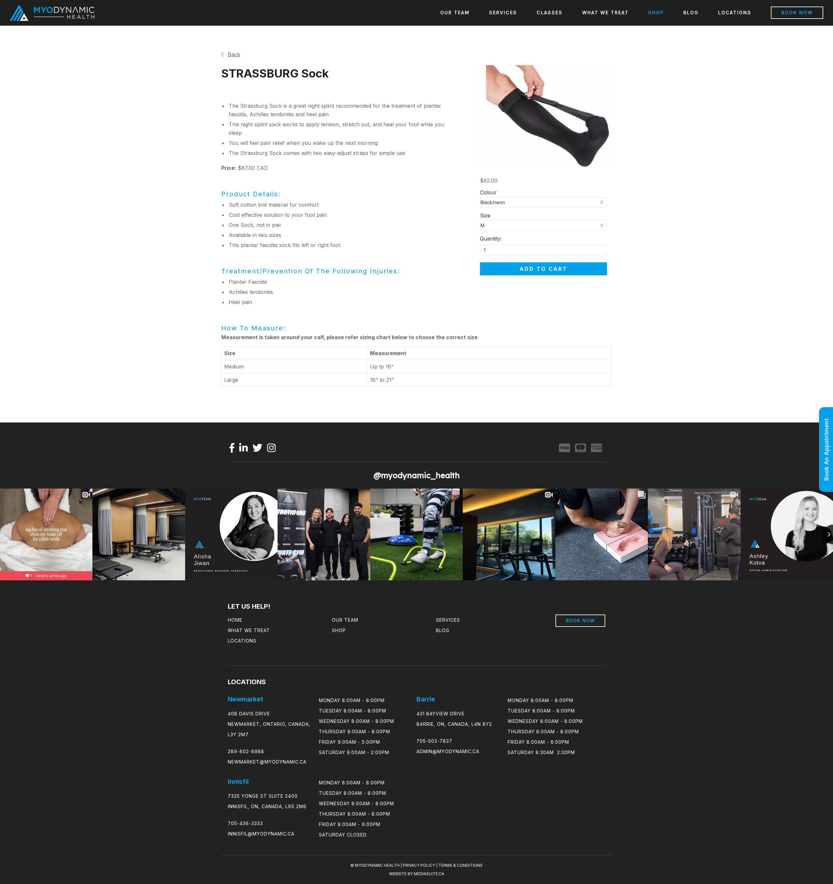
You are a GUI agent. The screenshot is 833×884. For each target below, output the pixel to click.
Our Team (455, 12)
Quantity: (491, 238)
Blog (691, 12)
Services (503, 12)
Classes (550, 12)
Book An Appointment (826, 449)
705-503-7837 (434, 741)
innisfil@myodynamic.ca (261, 833)
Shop (656, 12)
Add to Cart (543, 269)
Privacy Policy (419, 865)
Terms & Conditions (460, 865)
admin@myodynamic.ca (447, 751)
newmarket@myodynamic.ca (267, 762)
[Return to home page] (52, 13)
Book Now (797, 12)
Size (485, 215)
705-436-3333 (245, 823)
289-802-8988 (246, 751)
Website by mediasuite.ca (416, 873)
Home (235, 620)
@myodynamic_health (417, 475)
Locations (734, 12)
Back (234, 54)
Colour (488, 192)
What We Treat (605, 12)
